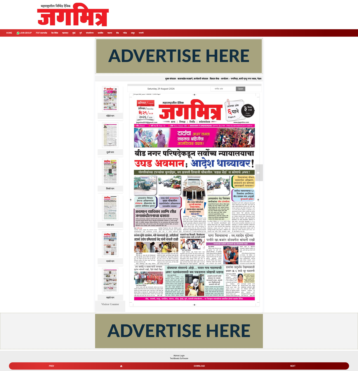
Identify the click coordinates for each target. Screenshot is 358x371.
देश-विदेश (54, 33)
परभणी (141, 33)
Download (199, 366)
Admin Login (179, 355)
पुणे (81, 33)
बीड (117, 33)
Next (292, 366)
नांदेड (125, 33)
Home (9, 33)
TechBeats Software (179, 358)
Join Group (26, 33)
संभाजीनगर (90, 33)
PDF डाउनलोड (41, 33)
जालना (109, 33)
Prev (51, 366)
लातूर (133, 33)
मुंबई (73, 33)
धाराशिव (100, 33)
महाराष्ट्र (65, 33)
